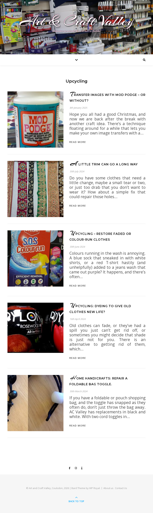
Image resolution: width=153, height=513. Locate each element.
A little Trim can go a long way (104, 164)
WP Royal (94, 488)
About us (108, 488)
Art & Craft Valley (76, 20)
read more (77, 142)
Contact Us (121, 488)
